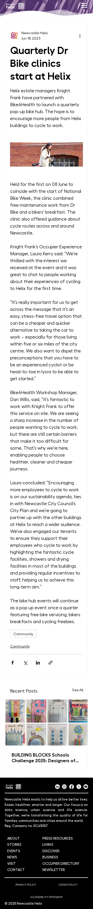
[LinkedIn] (57, 786)
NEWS (12, 857)
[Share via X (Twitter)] (25, 662)
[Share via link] (50, 662)
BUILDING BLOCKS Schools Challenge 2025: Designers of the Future (43, 757)
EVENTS (13, 851)
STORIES (14, 844)
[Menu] (84, 5)
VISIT (11, 863)
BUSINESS (50, 857)
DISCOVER (50, 851)
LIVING (47, 844)
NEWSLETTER (53, 869)
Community (23, 634)
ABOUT (13, 838)
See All (77, 690)
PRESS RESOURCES (57, 838)
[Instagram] (64, 786)
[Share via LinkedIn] (37, 662)
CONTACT (16, 869)
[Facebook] (71, 786)
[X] (78, 786)
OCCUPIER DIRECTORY (61, 863)
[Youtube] (85, 786)
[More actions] (80, 35)
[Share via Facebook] (12, 662)
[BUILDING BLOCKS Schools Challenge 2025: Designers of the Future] (46, 722)
